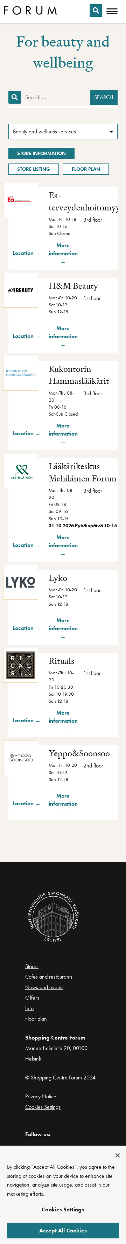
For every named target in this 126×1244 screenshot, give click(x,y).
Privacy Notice (40, 1096)
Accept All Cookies (63, 1230)
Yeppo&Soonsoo (79, 753)
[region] (63, 1195)
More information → (63, 253)
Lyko (58, 577)
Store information (41, 153)
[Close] (117, 1155)
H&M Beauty (73, 285)
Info (29, 1008)
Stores (31, 966)
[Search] (96, 10)
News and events (44, 987)
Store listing (33, 169)
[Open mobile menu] (112, 11)
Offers (32, 997)
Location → (27, 253)
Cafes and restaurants (48, 976)
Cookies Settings (43, 1107)
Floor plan (86, 169)
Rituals (61, 660)
